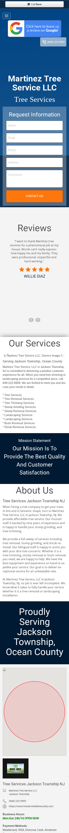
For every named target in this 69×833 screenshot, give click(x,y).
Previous (8, 355)
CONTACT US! (34, 196)
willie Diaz (34, 276)
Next (61, 355)
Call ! (36, 4)
